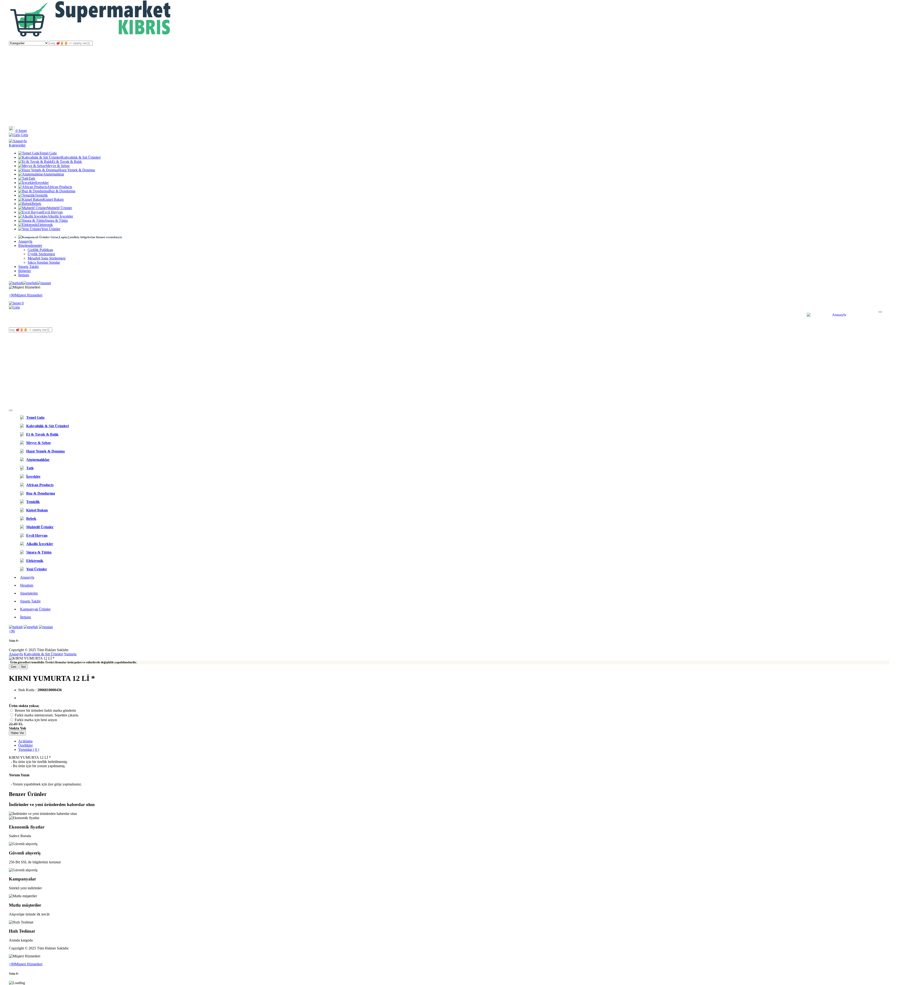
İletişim (23, 275)
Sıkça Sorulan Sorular (44, 262)
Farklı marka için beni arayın (36, 720)
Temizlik (41, 195)
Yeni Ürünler (50, 229)
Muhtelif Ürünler (59, 208)
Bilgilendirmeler (30, 246)
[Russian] (44, 283)
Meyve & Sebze (58, 166)
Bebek (36, 204)
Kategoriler (17, 145)
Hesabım (26, 585)
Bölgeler (24, 271)
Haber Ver (17, 733)
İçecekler (42, 183)
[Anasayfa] (91, 38)
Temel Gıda (48, 153)
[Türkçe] (16, 283)
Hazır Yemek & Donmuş (76, 170)
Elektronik (45, 225)
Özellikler (25, 745)
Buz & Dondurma (62, 191)
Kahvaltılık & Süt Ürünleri (81, 157)
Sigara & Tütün (56, 221)
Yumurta (70, 654)
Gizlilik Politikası (40, 250)
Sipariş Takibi (28, 267)
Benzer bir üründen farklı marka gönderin (45, 710)
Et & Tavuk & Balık (67, 162)
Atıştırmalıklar (53, 174)
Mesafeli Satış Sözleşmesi (46, 258)
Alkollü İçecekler (60, 216)
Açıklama (25, 741)
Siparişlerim (29, 593)
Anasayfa (25, 241)
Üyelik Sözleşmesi (41, 254)
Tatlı (32, 178)
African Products (59, 187)
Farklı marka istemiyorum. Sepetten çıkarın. (47, 715)
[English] (30, 283)
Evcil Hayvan (52, 212)
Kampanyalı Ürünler (35, 609)
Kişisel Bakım (53, 199)
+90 (12, 631)
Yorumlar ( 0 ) (28, 750)
